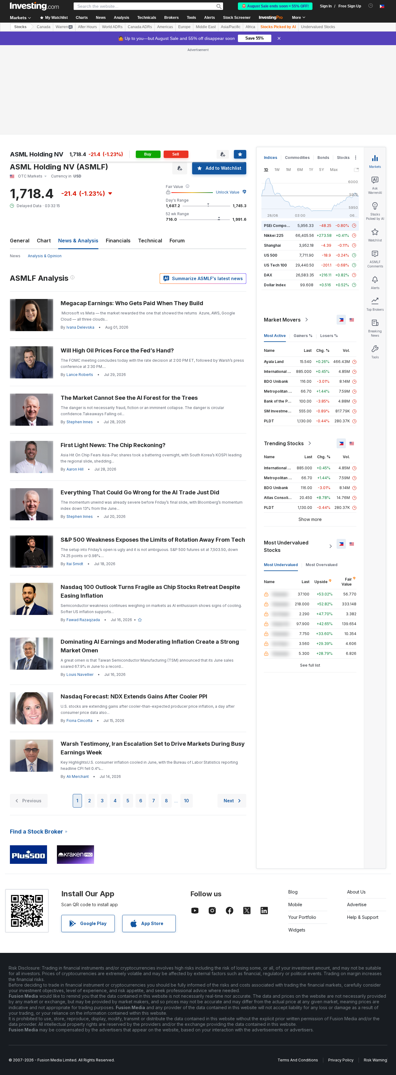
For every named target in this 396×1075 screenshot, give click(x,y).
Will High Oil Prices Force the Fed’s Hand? (117, 350)
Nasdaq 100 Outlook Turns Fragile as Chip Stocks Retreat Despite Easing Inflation (150, 591)
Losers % (329, 335)
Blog (293, 891)
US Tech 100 (275, 265)
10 (186, 800)
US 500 (270, 255)
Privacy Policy (341, 1060)
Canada (43, 27)
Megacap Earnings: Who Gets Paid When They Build (132, 303)
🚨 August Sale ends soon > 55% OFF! (275, 6)
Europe (184, 27)
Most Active (275, 335)
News (15, 256)
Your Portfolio (302, 917)
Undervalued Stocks (318, 27)
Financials (118, 240)
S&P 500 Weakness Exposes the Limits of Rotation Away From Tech (153, 539)
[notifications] (370, 6)
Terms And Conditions (298, 1060)
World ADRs (112, 27)
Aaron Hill (75, 469)
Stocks (20, 27)
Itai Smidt (75, 563)
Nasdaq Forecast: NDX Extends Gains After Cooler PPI (134, 696)
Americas (165, 27)
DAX (268, 275)
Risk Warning (375, 1060)
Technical (150, 240)
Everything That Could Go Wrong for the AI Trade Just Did (140, 492)
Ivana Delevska (80, 327)
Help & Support (362, 917)
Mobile (295, 904)
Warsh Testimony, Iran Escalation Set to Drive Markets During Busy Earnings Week (153, 748)
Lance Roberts (80, 374)
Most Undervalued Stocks (286, 546)
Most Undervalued (281, 564)
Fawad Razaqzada (83, 619)
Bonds (323, 157)
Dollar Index (275, 285)
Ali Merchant (78, 776)
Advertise (357, 904)
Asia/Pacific (230, 27)
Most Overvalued (322, 564)
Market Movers (282, 320)
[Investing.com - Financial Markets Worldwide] (34, 6)
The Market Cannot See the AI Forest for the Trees (129, 398)
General (19, 240)
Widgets (296, 929)
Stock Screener (237, 17)
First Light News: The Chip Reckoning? (113, 445)
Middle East (206, 27)
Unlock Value (227, 192)
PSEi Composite (278, 225)
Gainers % (303, 335)
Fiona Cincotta (80, 720)
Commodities (297, 157)
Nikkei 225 (273, 235)
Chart (44, 240)
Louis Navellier (80, 674)
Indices (270, 157)
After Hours (87, 27)
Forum (177, 240)
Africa (250, 27)
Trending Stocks (284, 443)
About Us (356, 891)
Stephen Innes (80, 422)
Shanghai (272, 245)
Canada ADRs (140, 27)
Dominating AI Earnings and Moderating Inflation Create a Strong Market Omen (150, 646)
